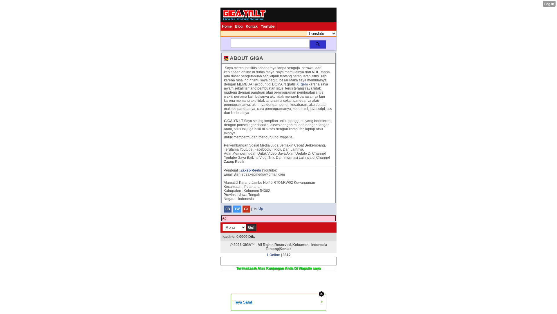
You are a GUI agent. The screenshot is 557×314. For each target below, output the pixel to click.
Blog (239, 26)
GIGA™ (249, 245)
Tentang (272, 249)
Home (227, 26)
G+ (246, 209)
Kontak (252, 26)
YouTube (268, 26)
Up (260, 209)
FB (227, 209)
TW (237, 209)
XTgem (302, 84)
